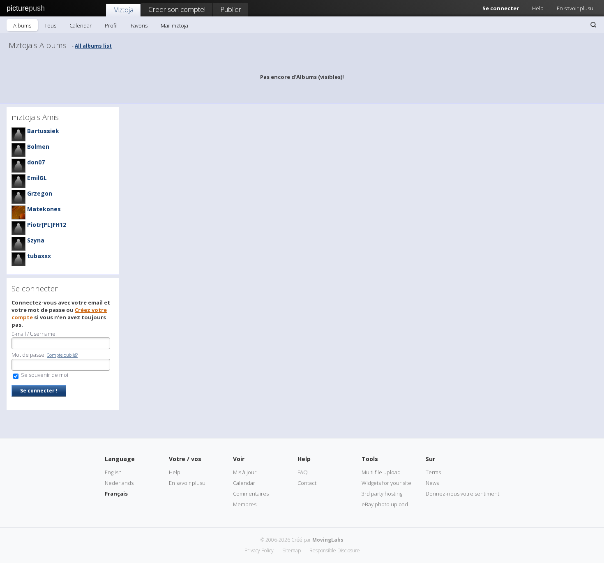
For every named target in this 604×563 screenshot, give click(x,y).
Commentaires (251, 493)
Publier (230, 9)
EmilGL (37, 178)
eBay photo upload (385, 504)
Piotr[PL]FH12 (46, 224)
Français (116, 493)
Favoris (139, 25)
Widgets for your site (386, 483)
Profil (111, 25)
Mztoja (123, 9)
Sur (430, 459)
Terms (433, 472)
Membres (244, 504)
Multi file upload (381, 472)
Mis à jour (244, 472)
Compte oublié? (62, 355)
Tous (50, 25)
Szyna (35, 240)
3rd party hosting (382, 493)
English (113, 472)
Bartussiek (43, 131)
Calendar (80, 25)
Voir (238, 459)
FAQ (302, 472)
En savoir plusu (575, 8)
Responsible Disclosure (334, 550)
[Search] (593, 24)
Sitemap (291, 550)
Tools (370, 459)
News (432, 483)
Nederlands (119, 483)
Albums (22, 25)
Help (538, 8)
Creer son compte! (176, 9)
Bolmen (38, 146)
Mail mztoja (174, 25)
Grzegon (39, 193)
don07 (36, 162)
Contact (306, 483)
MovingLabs (327, 539)
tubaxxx (39, 256)
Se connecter (500, 8)
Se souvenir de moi (44, 374)
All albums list (93, 45)
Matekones (44, 209)
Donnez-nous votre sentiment (462, 493)
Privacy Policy (259, 550)
